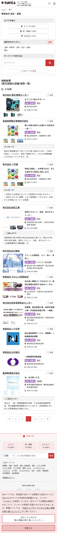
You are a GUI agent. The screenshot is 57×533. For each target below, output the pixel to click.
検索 (51, 456)
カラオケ (15, 470)
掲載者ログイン (9, 477)
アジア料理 (17, 468)
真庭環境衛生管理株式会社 (15, 121)
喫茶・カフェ (26, 468)
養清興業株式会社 (11, 373)
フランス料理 (7, 468)
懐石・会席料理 (25, 465)
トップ (3, 9)
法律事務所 (15, 473)
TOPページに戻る (29, 71)
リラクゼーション (39, 468)
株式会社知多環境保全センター (17, 302)
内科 (33, 470)
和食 (10, 465)
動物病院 (45, 470)
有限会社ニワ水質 (11, 328)
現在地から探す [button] (30, 36)
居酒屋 (5, 465)
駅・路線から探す (30, 31)
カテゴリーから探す (46, 446)
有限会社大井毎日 (11, 352)
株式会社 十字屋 (10, 164)
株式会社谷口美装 (11, 250)
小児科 (38, 470)
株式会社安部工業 (11, 207)
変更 (50, 42)
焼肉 (33, 465)
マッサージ (6, 470)
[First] (9, 419)
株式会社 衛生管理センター (16, 95)
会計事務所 (6, 473)
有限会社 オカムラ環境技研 (15, 276)
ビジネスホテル (24, 470)
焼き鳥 (16, 465)
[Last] (47, 419)
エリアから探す (30, 26)
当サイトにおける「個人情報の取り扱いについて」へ (28, 518)
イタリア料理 (41, 465)
